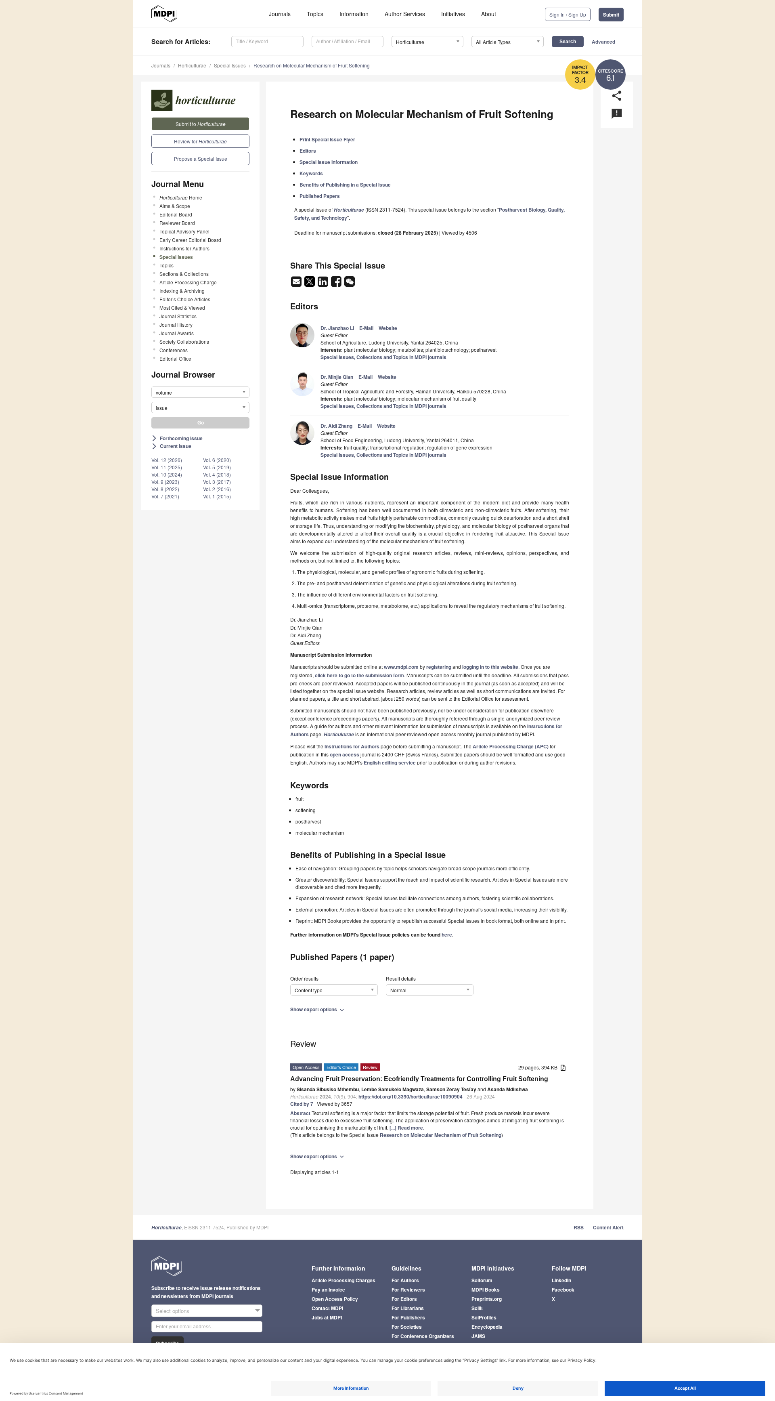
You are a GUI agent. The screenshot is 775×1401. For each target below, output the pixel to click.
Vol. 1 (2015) (217, 496)
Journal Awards (176, 333)
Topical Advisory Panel (184, 231)
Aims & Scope (174, 205)
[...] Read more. (407, 1127)
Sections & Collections (184, 273)
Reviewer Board (177, 222)
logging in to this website (490, 666)
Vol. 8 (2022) (165, 488)
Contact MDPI (327, 1308)
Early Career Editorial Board (190, 239)
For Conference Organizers (423, 1336)
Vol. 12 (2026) (166, 459)
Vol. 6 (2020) (217, 459)
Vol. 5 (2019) (217, 467)
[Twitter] (310, 284)
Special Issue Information (329, 162)
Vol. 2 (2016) (217, 488)
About (488, 14)
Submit (611, 14)
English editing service (390, 762)
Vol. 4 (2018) (217, 474)
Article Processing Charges (343, 1280)
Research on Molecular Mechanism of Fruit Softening (311, 65)
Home (180, 197)
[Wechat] (349, 284)
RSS (579, 1227)
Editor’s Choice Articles (184, 299)
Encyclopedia (487, 1326)
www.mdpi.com (401, 666)
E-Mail (366, 328)
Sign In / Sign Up (567, 14)
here (447, 934)
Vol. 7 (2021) (165, 496)
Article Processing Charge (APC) (511, 746)
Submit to (201, 123)
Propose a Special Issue (200, 158)
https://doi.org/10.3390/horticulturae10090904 (410, 1096)
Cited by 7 (301, 1103)
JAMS (478, 1336)
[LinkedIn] (323, 284)
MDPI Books (485, 1289)
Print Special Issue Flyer (327, 139)
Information (354, 14)
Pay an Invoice (328, 1289)
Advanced (603, 41)
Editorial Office (175, 358)
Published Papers (320, 196)
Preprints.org (486, 1298)
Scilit (477, 1308)
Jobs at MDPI (327, 1317)
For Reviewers (408, 1289)
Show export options (318, 1009)
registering (438, 666)
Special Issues (230, 65)
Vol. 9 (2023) (165, 481)
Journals (280, 14)
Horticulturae (192, 65)
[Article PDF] (563, 1068)
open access (344, 754)
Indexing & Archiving (182, 290)
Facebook (563, 1289)
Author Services (405, 14)
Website (388, 328)
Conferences (173, 350)
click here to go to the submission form (359, 675)
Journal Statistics (178, 316)
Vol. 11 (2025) (166, 467)
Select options (172, 1311)
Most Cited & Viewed (182, 307)
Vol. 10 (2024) (166, 474)
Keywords (311, 173)
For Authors (405, 1280)
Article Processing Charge (188, 282)
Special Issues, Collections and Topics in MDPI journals (383, 357)
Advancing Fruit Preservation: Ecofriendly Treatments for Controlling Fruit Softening (419, 1078)
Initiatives (453, 14)
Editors (308, 150)
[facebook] (337, 284)
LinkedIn (561, 1280)
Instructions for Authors (184, 248)
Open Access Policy (335, 1298)
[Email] (297, 284)
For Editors (404, 1298)
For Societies (407, 1326)
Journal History (176, 324)
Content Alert (608, 1227)
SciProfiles (483, 1317)
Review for (200, 141)
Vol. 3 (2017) (217, 481)
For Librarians (408, 1308)
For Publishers (408, 1317)
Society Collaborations (184, 341)
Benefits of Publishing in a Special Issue (345, 184)
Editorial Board (175, 214)
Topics (315, 14)
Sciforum (481, 1280)
